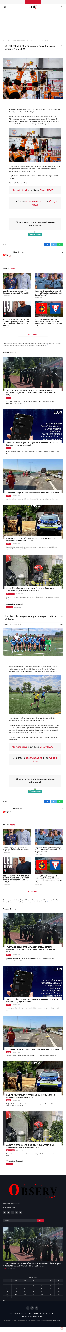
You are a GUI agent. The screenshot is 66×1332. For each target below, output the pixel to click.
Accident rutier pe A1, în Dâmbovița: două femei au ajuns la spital (32, 493)
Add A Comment (33, 334)
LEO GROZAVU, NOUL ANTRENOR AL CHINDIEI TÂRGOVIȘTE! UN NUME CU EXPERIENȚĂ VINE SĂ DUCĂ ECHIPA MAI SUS (16, 322)
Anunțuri (9, 607)
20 (33, 1291)
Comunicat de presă (14, 604)
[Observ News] (33, 7)
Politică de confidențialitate (32, 1316)
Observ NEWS (46, 190)
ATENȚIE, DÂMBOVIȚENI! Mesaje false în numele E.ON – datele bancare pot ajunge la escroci (32, 444)
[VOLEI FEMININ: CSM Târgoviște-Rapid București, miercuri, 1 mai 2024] (33, 98)
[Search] (61, 7)
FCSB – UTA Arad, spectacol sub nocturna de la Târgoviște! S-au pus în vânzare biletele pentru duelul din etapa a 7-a (48, 322)
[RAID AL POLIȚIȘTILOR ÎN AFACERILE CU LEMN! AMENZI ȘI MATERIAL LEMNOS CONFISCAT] (33, 522)
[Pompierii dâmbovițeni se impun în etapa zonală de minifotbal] (33, 655)
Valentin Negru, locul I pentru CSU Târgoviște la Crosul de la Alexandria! (16, 292)
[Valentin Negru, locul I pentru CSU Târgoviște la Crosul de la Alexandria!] (17, 281)
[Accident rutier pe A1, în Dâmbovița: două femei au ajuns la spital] (33, 476)
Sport (61, 54)
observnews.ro (33, 201)
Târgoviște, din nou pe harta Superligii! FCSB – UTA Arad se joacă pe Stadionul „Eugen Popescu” (48, 293)
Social (9, 398)
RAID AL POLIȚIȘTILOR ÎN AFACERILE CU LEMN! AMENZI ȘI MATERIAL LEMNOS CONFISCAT (31, 539)
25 (16, 1294)
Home (10, 1313)
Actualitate (10, 593)
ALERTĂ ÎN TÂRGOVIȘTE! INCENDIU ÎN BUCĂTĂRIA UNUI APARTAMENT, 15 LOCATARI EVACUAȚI (30, 589)
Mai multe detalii (19, 190)
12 (25, 1288)
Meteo (45, 1313)
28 (42, 1294)
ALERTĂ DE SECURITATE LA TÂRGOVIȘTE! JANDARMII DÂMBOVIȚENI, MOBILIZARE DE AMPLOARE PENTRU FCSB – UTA (31, 392)
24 (7, 1294)
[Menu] (5, 7)
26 (25, 1294)
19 (25, 1291)
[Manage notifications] (62, 1328)
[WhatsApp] (5, 115)
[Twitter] (5, 111)
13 (33, 1288)
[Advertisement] (33, 25)
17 (7, 1291)
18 (16, 1291)
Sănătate (28, 1313)
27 (33, 1294)
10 (7, 1288)
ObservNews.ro (8, 54)
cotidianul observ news (33, 2)
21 (41, 1291)
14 (41, 1288)
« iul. (4, 1300)
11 (16, 1288)
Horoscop (37, 1313)
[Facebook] (5, 107)
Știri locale (19, 1313)
